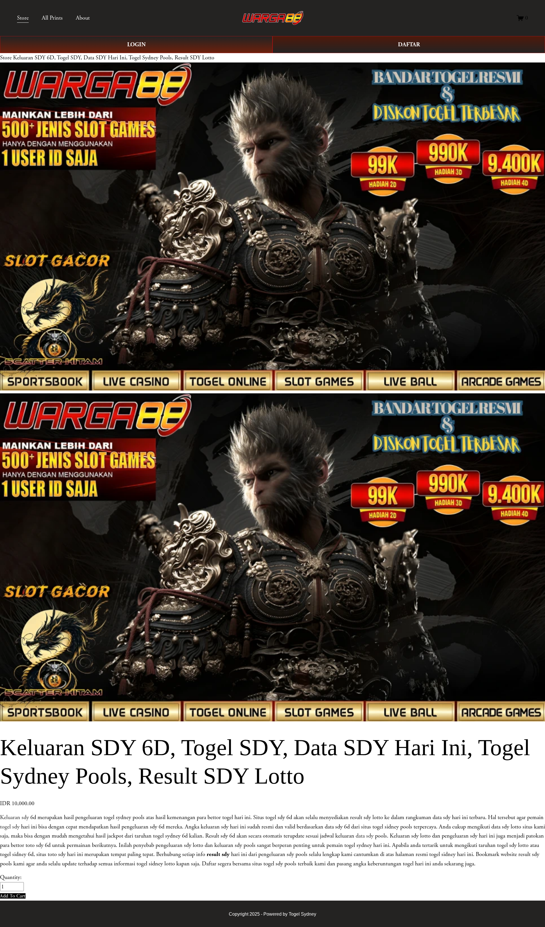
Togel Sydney (302, 913)
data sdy (365, 836)
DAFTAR (409, 44)
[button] (13, 896)
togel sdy (10, 826)
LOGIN (136, 44)
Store (6, 57)
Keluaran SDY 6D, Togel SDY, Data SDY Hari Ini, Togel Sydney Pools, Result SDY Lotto (113, 57)
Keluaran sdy (14, 817)
